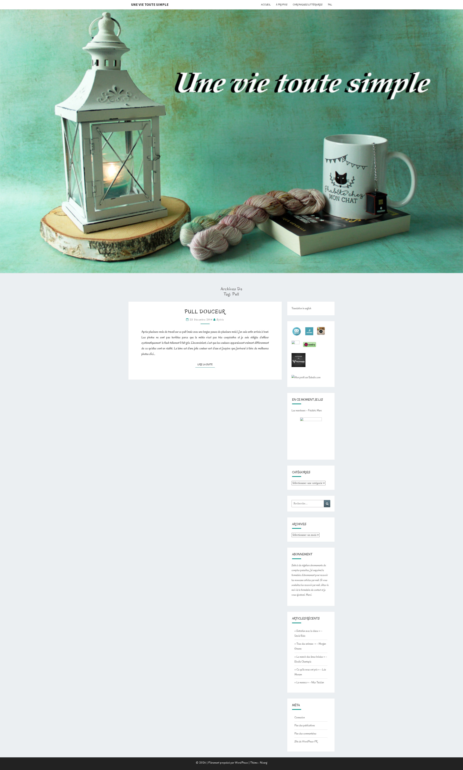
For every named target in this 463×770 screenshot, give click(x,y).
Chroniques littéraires (307, 4)
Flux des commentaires (305, 733)
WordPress (241, 762)
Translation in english (301, 308)
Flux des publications (304, 725)
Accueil (266, 4)
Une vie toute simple (150, 4)
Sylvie (220, 319)
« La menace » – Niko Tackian (309, 682)
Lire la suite (206, 364)
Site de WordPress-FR (306, 741)
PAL (330, 4)
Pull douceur (205, 311)
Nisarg (263, 762)
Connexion (299, 717)
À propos (281, 4)
